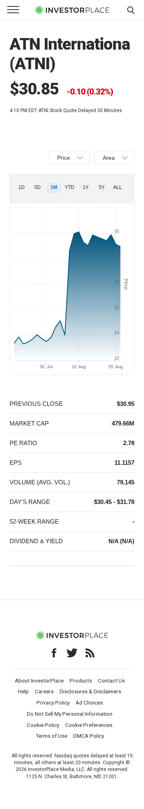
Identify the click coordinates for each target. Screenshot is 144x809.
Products (81, 680)
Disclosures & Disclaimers (90, 691)
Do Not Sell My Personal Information (69, 714)
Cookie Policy (43, 725)
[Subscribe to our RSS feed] (90, 653)
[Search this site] (131, 10)
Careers (44, 691)
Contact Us (111, 680)
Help (23, 691)
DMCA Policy (88, 736)
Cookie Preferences (88, 725)
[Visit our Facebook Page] (54, 653)
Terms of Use (51, 736)
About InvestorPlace (39, 680)
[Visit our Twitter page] (72, 653)
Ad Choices (89, 702)
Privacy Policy (53, 702)
